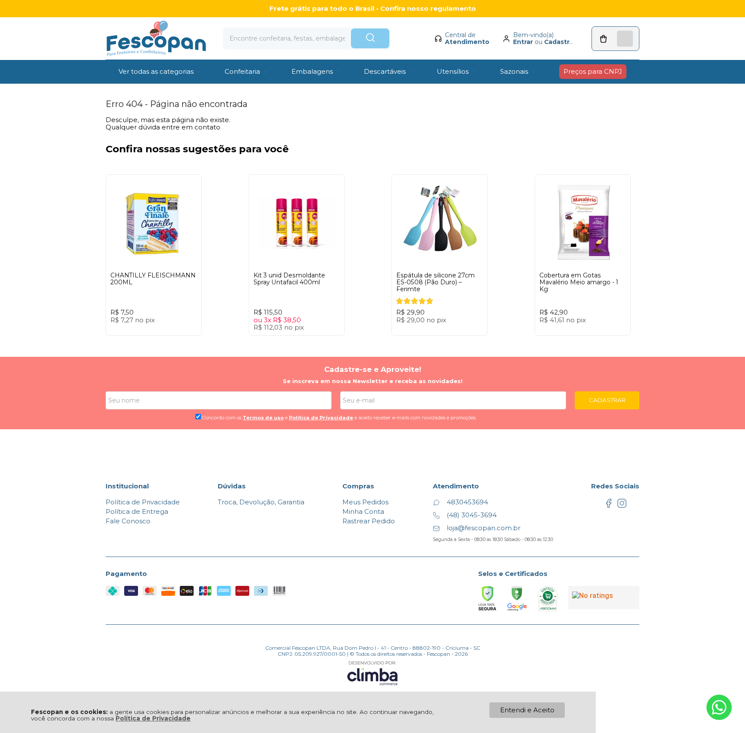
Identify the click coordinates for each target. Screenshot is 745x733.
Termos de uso (263, 418)
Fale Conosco (128, 521)
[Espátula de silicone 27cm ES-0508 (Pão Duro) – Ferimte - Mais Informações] (439, 222)
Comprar (169, 343)
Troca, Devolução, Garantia (261, 502)
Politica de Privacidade (321, 418)
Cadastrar (560, 42)
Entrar (523, 42)
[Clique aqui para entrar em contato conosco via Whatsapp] (719, 707)
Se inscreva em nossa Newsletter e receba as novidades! (373, 381)
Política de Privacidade (153, 718)
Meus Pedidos (365, 502)
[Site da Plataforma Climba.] (372, 673)
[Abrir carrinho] (615, 38)
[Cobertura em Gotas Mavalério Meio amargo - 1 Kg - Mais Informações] (582, 222)
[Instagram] (622, 506)
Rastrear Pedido (368, 521)
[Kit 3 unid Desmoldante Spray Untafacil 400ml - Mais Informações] (297, 222)
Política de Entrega (137, 511)
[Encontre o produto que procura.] (370, 38)
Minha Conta (363, 511)
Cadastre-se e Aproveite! (372, 369)
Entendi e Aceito (527, 710)
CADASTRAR (607, 399)
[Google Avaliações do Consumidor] (603, 597)
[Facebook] (609, 506)
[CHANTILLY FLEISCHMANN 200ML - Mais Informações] (153, 222)
